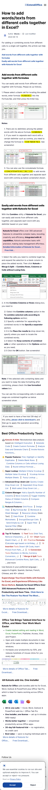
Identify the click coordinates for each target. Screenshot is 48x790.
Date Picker (18, 516)
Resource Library (29, 513)
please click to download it (24, 420)
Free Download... (20, 612)
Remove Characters (14, 537)
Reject (33, 785)
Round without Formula (23, 467)
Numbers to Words (19, 553)
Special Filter (11, 526)
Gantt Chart (11, 540)
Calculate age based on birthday (20, 543)
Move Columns (22, 496)
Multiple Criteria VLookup (30, 471)
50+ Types (37, 537)
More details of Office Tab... (16, 669)
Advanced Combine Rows (17, 559)
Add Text (38, 533)
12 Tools (27, 533)
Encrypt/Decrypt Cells (29, 519)
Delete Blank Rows (26, 460)
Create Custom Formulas (24, 446)
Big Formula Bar (20, 510)
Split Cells (34, 559)
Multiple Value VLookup (15, 474)
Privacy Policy (15, 779)
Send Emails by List (15, 523)
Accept (12, 785)
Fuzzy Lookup (29, 477)
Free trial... (10, 250)
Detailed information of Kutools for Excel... (22, 247)
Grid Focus (27, 506)
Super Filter (32, 523)
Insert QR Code (27, 546)
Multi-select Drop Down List (24, 488)
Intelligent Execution (23, 443)
